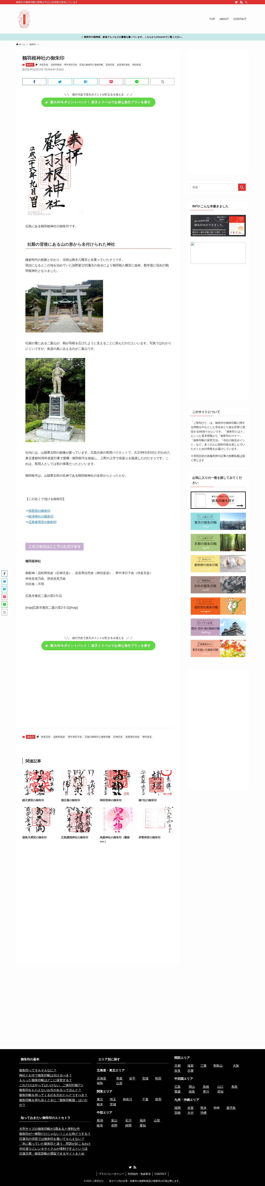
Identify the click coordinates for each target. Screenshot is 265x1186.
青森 (119, 1078)
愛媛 (177, 1091)
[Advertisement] (98, 691)
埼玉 (113, 1099)
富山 (114, 1120)
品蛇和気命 (56, 65)
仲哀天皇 (44, 65)
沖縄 (203, 1112)
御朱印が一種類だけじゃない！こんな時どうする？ (55, 1133)
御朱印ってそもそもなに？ (37, 1070)
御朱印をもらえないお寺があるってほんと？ (50, 1090)
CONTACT (160, 1173)
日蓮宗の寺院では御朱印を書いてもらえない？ (51, 1139)
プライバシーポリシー (111, 1173)
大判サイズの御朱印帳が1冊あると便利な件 (49, 1128)
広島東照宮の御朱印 (42, 522)
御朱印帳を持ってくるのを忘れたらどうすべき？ (53, 1095)
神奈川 (127, 1099)
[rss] (241, 2)
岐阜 (100, 1125)
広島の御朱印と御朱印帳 (91, 65)
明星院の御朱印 (39, 510)
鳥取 (234, 1086)
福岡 (177, 1108)
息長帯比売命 (123, 65)
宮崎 (177, 1112)
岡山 (192, 1086)
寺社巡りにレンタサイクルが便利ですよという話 (53, 1148)
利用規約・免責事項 (139, 1173)
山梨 (157, 1120)
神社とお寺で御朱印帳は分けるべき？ (45, 1075)
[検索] (246, 2)
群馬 (158, 1099)
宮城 (145, 1078)
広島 (177, 1086)
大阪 (236, 1065)
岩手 (132, 1078)
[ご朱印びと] (24, 19)
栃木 (100, 1104)
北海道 (101, 1078)
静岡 (128, 1125)
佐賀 (190, 1108)
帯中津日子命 (70, 65)
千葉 (145, 1099)
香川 (206, 1091)
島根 (206, 1086)
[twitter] (236, 2)
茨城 (113, 1104)
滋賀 (190, 1065)
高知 (220, 1091)
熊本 (203, 1108)
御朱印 (30, 65)
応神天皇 (110, 65)
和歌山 (218, 1065)
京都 (177, 1065)
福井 (143, 1120)
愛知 (143, 1125)
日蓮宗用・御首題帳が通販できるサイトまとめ (51, 1153)
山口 (220, 1086)
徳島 (192, 1091)
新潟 (100, 1120)
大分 (190, 1112)
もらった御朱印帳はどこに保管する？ (45, 1080)
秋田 (158, 1078)
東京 (100, 1099)
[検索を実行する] (242, 187)
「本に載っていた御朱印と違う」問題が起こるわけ (55, 1143)
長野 (114, 1125)
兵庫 (190, 1070)
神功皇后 (136, 65)
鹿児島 (231, 1108)
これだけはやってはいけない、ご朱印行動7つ (51, 1085)
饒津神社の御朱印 (41, 516)
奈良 (177, 1070)
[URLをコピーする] (162, 81)
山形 (119, 1083)
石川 (128, 1120)
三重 (203, 1065)
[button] (34, 81)
